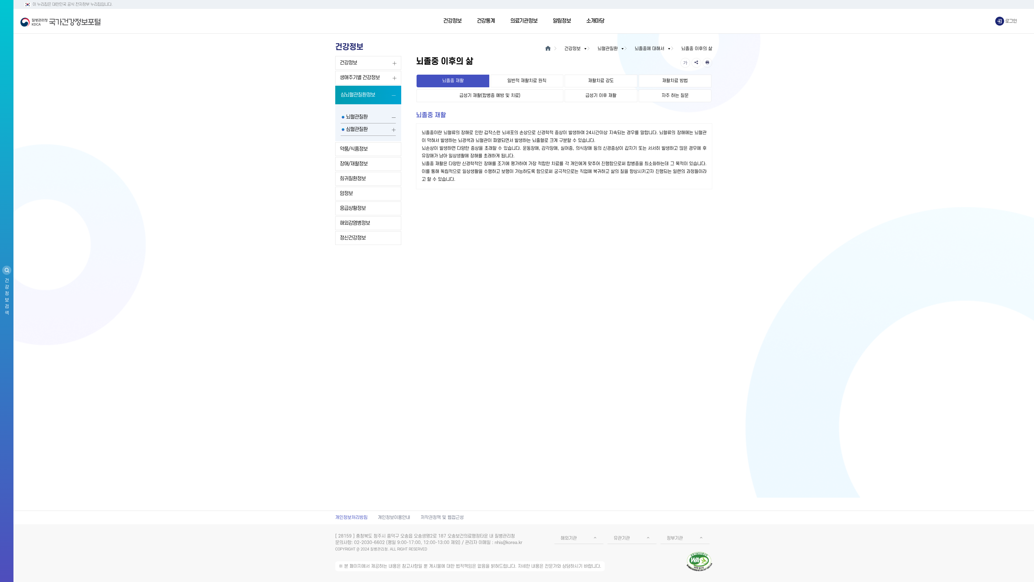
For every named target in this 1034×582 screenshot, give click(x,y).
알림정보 (562, 21)
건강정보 (452, 21)
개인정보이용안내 (394, 517)
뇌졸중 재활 (453, 80)
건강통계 (486, 21)
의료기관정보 (523, 21)
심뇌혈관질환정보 (358, 95)
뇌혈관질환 (357, 117)
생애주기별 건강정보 (360, 78)
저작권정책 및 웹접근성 (442, 517)
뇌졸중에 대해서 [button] (649, 48)
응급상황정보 (353, 208)
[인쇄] (707, 63)
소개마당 (595, 21)
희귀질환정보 (353, 179)
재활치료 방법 (675, 80)
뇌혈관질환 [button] (608, 48)
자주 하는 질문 (675, 95)
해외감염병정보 (355, 223)
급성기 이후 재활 (600, 95)
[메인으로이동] (547, 48)
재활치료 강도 (601, 80)
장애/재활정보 (354, 164)
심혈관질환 (357, 129)
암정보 (346, 193)
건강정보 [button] (572, 48)
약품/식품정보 (354, 149)
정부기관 (675, 538)
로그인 (1011, 21)
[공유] (696, 63)
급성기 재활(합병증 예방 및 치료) (490, 95)
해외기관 (569, 538)
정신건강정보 (353, 238)
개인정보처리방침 (351, 517)
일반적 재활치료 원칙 (526, 80)
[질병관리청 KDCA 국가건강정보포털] (60, 21)
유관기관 (622, 538)
